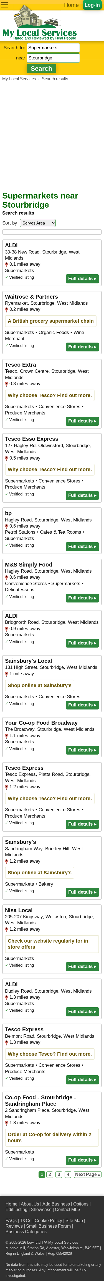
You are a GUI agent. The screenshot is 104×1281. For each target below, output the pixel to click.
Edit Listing (16, 1209)
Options (80, 1204)
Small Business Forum (48, 1226)
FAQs (11, 1220)
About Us (30, 1204)
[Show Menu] (4, 4)
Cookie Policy (48, 1220)
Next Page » (87, 1174)
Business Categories (26, 1231)
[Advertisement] (52, 136)
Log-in (92, 5)
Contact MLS (67, 1209)
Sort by (9, 223)
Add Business (56, 1204)
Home (71, 5)
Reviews (14, 1226)
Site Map (74, 1220)
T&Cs (25, 1220)
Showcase (41, 1209)
